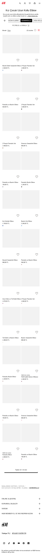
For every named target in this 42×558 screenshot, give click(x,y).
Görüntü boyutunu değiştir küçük (39, 30)
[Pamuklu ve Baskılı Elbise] (11, 87)
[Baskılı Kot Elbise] (30, 204)
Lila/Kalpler (2, 186)
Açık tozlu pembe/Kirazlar (2, 420)
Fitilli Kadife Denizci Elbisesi (29, 377)
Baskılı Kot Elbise (26, 221)
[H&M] (3, 3)
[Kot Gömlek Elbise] (11, 204)
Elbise (25, 488)
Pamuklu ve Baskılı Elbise (10, 104)
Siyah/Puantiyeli (21, 109)
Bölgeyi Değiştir (19, 533)
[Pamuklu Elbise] (11, 437)
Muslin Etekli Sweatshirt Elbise (11, 66)
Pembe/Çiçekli (2, 459)
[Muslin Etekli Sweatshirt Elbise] (11, 49)
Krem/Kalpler (2, 109)
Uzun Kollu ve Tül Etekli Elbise (11, 299)
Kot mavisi (2, 225)
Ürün (9, 30)
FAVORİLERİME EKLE (18, 60)
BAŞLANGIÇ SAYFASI (9, 486)
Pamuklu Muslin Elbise (28, 182)
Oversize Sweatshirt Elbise (29, 143)
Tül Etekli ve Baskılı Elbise (10, 338)
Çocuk (21, 486)
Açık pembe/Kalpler (21, 303)
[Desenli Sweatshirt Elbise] (11, 243)
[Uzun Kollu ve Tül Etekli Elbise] (11, 282)
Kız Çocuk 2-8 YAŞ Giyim (11, 488)
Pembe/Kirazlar (2, 303)
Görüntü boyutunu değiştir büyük (35, 30)
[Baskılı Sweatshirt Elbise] (30, 321)
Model (4, 30)
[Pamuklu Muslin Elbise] (30, 165)
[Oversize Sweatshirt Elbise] (30, 126)
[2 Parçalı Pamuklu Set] (30, 49)
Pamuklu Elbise (7, 454)
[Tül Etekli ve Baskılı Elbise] (11, 321)
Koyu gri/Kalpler (21, 186)
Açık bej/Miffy (2, 342)
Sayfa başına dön (40, 279)
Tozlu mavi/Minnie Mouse (2, 70)
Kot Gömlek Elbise (8, 221)
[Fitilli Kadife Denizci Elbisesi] (30, 359)
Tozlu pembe (21, 381)
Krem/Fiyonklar (21, 342)
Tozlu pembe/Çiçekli (21, 264)
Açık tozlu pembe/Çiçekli (2, 381)
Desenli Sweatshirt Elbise (10, 260)
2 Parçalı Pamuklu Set (28, 66)
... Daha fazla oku (32, 16)
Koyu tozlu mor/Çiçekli (21, 70)
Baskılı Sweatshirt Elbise (28, 338)
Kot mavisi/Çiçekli (21, 225)
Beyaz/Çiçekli (2, 264)
